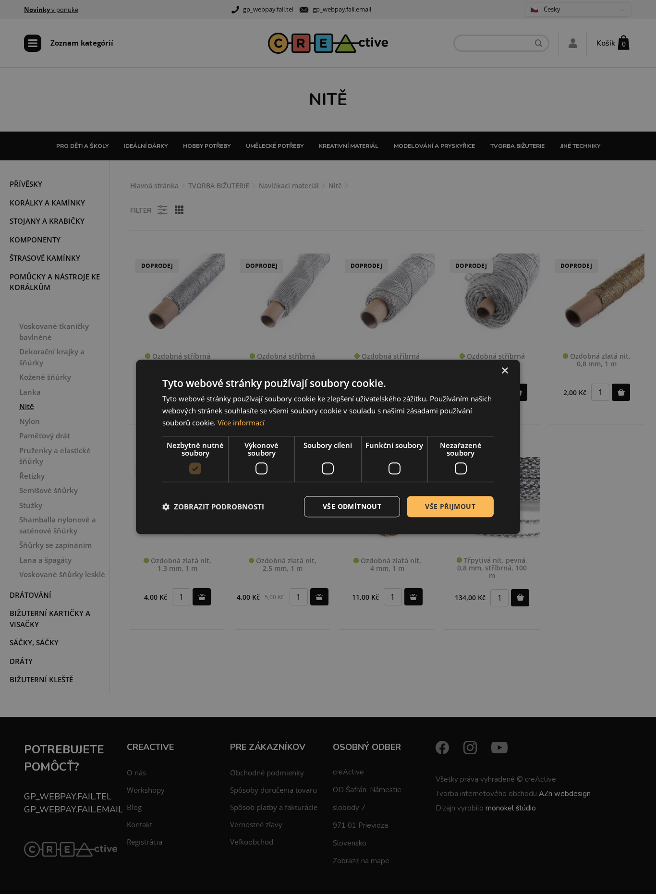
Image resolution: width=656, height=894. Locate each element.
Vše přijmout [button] (450, 506)
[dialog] (328, 447)
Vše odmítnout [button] (352, 506)
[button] (213, 506)
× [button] (504, 371)
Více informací (241, 422)
